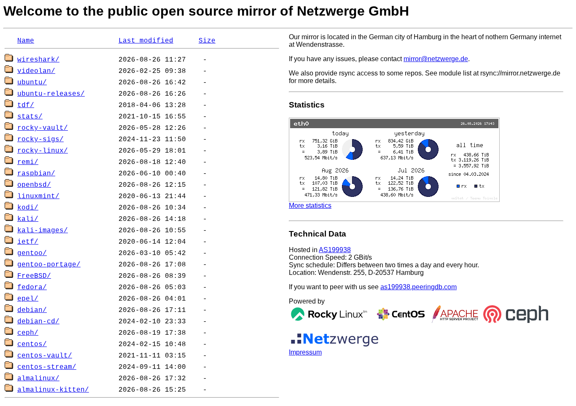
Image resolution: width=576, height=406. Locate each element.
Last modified (145, 41)
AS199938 (335, 249)
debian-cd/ (38, 321)
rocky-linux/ (42, 151)
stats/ (30, 117)
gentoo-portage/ (49, 265)
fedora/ (32, 287)
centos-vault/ (44, 356)
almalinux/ (38, 378)
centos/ (32, 344)
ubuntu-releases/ (51, 94)
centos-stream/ (46, 367)
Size (207, 41)
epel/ (27, 299)
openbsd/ (34, 185)
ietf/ (27, 242)
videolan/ (36, 71)
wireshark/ (38, 60)
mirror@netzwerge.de (436, 58)
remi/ (27, 162)
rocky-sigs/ (40, 139)
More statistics (310, 205)
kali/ (27, 219)
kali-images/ (42, 230)
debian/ (32, 310)
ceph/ (27, 333)
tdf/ (25, 105)
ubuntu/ (32, 82)
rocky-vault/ (42, 128)
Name (25, 41)
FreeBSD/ (34, 276)
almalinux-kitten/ (53, 390)
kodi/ (27, 208)
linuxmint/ (38, 196)
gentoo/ (32, 253)
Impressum (305, 352)
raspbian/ (36, 173)
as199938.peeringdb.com (418, 286)
